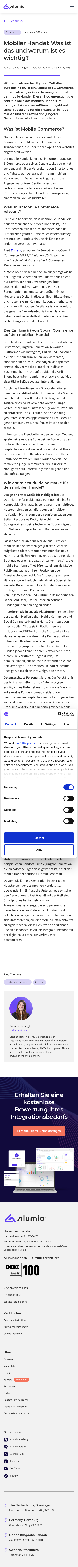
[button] (71, 6)
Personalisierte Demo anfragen (39, 1131)
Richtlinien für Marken (15, 1407)
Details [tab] (28, 724)
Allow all (39, 837)
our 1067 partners (27, 743)
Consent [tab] (10, 724)
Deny (39, 849)
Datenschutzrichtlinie (15, 1320)
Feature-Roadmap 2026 (16, 1413)
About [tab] (67, 724)
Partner (8, 1393)
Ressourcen (10, 1386)
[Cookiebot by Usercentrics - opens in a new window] (58, 714)
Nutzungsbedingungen (16, 1327)
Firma (7, 1373)
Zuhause (8, 1359)
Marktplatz (9, 1366)
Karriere (15, 1380)
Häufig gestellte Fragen (16, 1400)
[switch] (68, 798)
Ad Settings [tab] (48, 724)
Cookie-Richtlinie (13, 1334)
